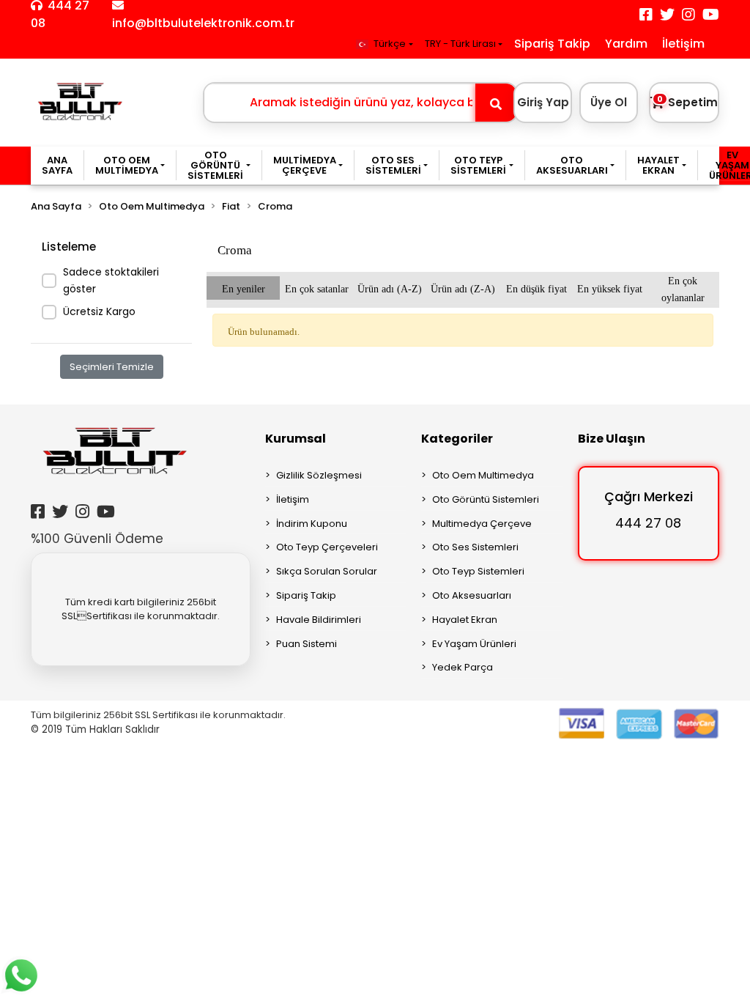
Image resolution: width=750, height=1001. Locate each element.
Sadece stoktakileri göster (111, 280)
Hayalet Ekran (464, 620)
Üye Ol (608, 102)
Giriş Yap (543, 102)
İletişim (683, 43)
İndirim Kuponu (311, 524)
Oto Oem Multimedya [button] (126, 165)
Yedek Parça (462, 667)
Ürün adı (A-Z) (389, 287)
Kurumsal (295, 438)
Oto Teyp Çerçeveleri (327, 547)
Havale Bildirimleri (318, 620)
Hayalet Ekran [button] (658, 165)
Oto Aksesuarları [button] (572, 165)
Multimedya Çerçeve (482, 524)
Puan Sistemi (306, 644)
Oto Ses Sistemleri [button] (393, 165)
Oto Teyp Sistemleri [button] (478, 165)
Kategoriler (457, 438)
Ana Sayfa (57, 165)
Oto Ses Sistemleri (475, 547)
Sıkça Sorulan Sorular (326, 571)
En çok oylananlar (683, 287)
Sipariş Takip (552, 43)
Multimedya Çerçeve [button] (304, 165)
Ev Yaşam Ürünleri (474, 644)
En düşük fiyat (536, 287)
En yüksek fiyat (609, 287)
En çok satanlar (317, 287)
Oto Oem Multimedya (483, 475)
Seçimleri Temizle (112, 367)
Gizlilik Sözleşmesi (319, 475)
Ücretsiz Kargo (99, 311)
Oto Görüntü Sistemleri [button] (215, 165)
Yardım (626, 43)
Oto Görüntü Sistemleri (485, 499)
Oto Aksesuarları (471, 595)
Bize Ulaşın (611, 438)
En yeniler (243, 287)
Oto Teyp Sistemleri (478, 571)
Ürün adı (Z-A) (463, 287)
